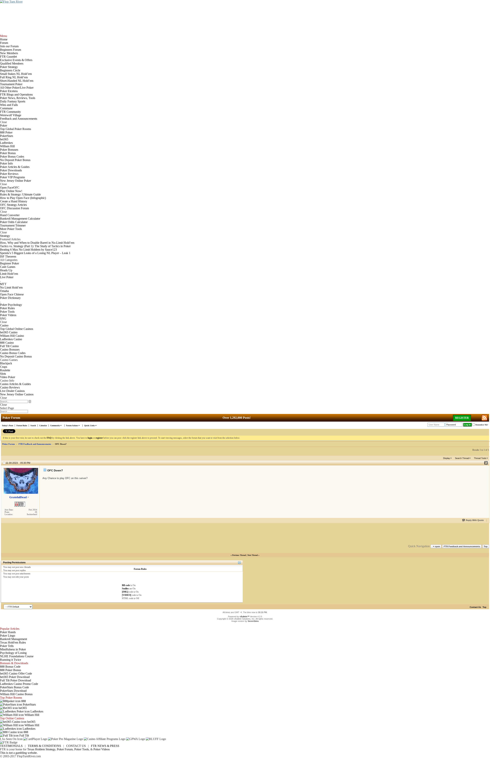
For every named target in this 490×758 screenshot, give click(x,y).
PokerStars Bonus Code (14, 687)
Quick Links (89, 425)
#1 (486, 463)
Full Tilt (24, 735)
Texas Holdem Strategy (41, 749)
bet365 (22, 708)
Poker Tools (81, 749)
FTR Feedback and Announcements (35, 444)
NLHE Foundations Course (16, 656)
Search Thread (462, 458)
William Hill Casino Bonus (16, 694)
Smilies (125, 588)
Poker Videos (101, 749)
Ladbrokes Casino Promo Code (19, 683)
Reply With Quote (475, 520)
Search (33, 425)
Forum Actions (72, 425)
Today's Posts (7, 425)
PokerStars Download (13, 690)
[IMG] (125, 591)
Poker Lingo (7, 635)
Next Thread (252, 555)
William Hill (31, 714)
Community (55, 425)
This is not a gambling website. (19, 752)
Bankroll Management (13, 639)
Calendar (43, 425)
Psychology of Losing (13, 652)
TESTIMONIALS (11, 745)
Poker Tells (7, 646)
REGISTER (462, 417)
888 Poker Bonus (10, 670)
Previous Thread (239, 555)
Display (446, 458)
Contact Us (475, 607)
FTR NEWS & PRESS (105, 745)
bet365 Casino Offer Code (16, 673)
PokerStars (29, 704)
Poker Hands (8, 632)
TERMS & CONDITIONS (44, 745)
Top (486, 546)
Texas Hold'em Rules (13, 642)
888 (23, 701)
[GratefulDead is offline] (20, 481)
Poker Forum (8, 444)
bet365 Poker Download (15, 677)
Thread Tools (480, 458)
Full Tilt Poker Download (15, 680)
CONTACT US (76, 745)
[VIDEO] (126, 595)
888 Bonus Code (10, 666)
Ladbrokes (36, 711)
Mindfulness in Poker (13, 649)
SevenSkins (253, 621)
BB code (126, 585)
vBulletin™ (244, 616)
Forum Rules (21, 425)
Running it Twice (10, 659)
